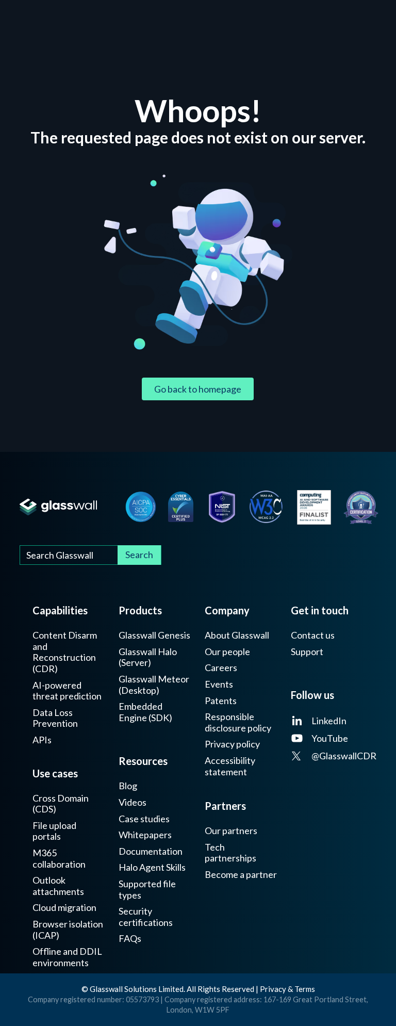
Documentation (151, 851)
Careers (221, 667)
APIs (42, 740)
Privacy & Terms (287, 989)
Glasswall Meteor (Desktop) (154, 685)
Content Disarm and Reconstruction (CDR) (64, 652)
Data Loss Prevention (55, 718)
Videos (132, 802)
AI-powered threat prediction (67, 691)
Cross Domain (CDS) (60, 804)
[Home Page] (58, 507)
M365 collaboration (59, 859)
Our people (227, 651)
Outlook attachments (58, 886)
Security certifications (146, 917)
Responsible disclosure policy (238, 722)
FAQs (130, 938)
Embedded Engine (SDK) (145, 712)
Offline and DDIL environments (67, 957)
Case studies (144, 818)
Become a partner (241, 874)
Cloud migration (64, 907)
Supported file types (147, 889)
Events (219, 684)
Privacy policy (232, 744)
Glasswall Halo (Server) (148, 657)
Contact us (313, 635)
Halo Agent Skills (152, 867)
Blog (128, 785)
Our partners (231, 830)
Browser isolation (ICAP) (67, 930)
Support (307, 651)
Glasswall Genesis (154, 635)
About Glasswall (237, 635)
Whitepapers (145, 834)
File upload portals (54, 831)
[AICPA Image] (140, 507)
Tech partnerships (230, 853)
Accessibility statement (230, 766)
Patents (221, 700)
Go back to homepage (197, 389)
